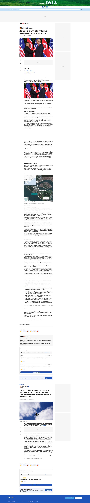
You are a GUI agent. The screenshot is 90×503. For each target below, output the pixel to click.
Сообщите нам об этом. (38, 458)
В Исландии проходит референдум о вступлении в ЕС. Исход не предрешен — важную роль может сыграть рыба (35, 341)
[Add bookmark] (21, 71)
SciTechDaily (43, 425)
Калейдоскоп (22, 384)
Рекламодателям (78, 497)
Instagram (49, 490)
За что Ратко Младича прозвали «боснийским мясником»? (30, 338)
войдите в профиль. (47, 352)
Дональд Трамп (27, 324)
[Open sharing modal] (21, 67)
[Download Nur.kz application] (45, 3)
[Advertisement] (45, 16)
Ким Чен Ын (22, 324)
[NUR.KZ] (45, 7)
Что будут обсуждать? (29, 70)
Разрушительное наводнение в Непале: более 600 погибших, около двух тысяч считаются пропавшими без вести (35, 344)
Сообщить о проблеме (69, 497)
